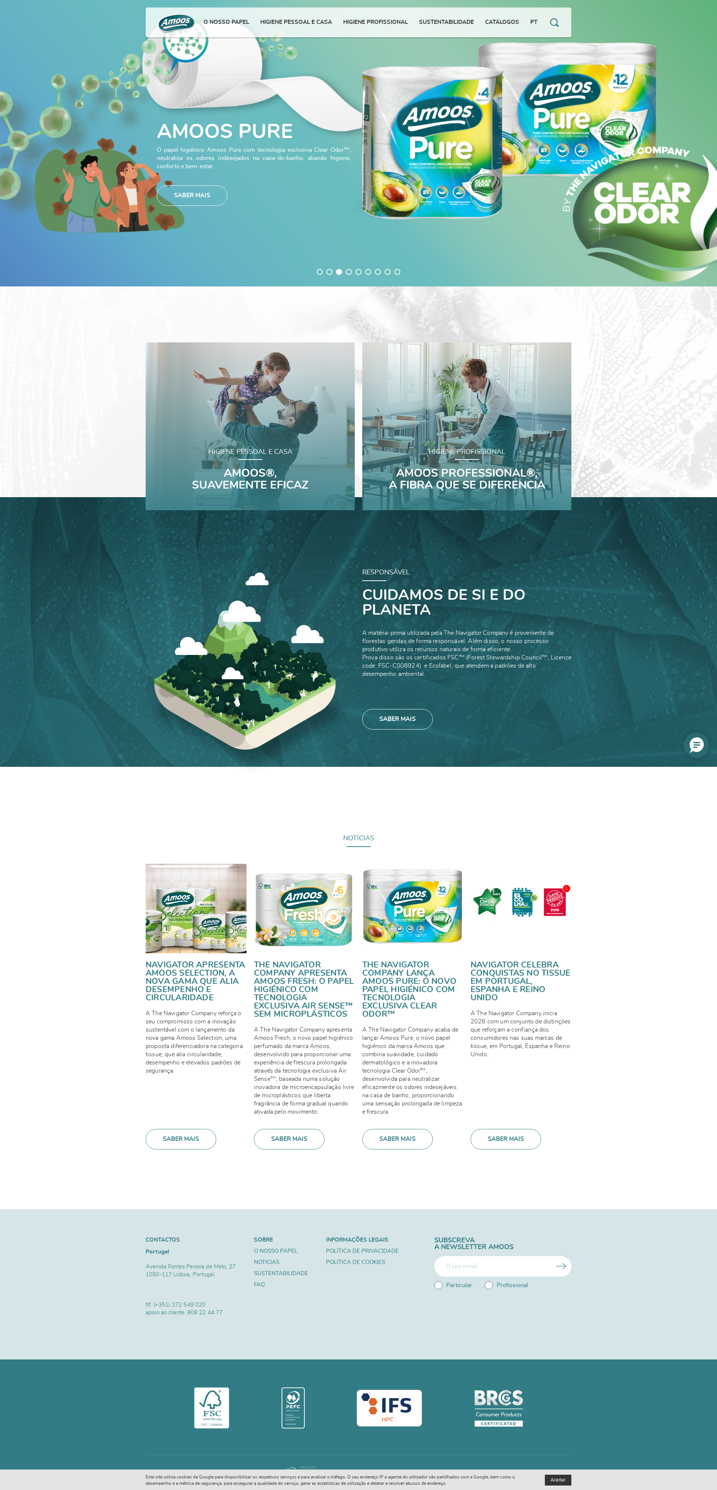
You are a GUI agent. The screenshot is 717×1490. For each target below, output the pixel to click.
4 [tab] (349, 272)
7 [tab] (378, 272)
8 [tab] (388, 272)
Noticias (266, 1262)
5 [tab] (358, 272)
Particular (459, 1285)
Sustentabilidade (281, 1273)
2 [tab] (329, 272)
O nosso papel (276, 1251)
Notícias (358, 838)
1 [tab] (320, 272)
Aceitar (558, 1480)
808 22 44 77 (205, 1312)
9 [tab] (397, 272)
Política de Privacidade (362, 1251)
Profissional (512, 1285)
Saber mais (192, 195)
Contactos (163, 1240)
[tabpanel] (358, 143)
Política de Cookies (355, 1262)
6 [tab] (368, 272)
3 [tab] (339, 272)
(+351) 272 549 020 (179, 1305)
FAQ (259, 1284)
